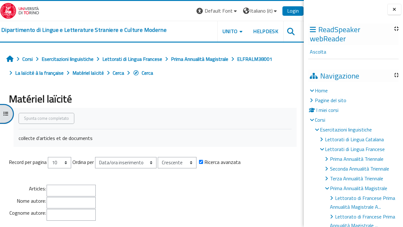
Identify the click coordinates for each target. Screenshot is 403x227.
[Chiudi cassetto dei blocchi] (394, 9)
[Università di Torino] (19, 10)
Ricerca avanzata (222, 162)
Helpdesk (265, 31)
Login (293, 11)
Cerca (147, 73)
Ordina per (83, 162)
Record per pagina (28, 162)
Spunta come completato (46, 118)
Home (321, 90)
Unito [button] (230, 31)
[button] (217, 11)
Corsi (320, 120)
